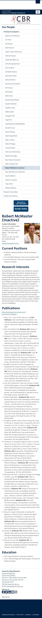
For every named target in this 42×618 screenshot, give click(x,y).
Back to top (6, 597)
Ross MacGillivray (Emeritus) (15, 172)
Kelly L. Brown (10, 140)
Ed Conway (9, 88)
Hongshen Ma (10, 116)
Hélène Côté (9, 112)
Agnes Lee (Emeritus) (12, 36)
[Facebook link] (3, 592)
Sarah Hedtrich (10, 176)
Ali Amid (8, 40)
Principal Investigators (11, 32)
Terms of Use (19, 614)
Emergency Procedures (8, 614)
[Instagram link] (15, 592)
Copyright (27, 614)
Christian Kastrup (11, 72)
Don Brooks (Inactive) (12, 84)
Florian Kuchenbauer (12, 100)
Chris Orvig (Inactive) (12, 64)
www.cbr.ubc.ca (13, 584)
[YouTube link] (12, 592)
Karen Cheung (10, 132)
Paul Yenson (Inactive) (12, 160)
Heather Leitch (10, 108)
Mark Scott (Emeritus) (12, 152)
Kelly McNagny (10, 144)
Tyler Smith (9, 184)
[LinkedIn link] (9, 592)
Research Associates (10, 192)
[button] (38, 32)
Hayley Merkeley (11, 104)
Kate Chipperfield (11, 136)
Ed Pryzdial (9, 92)
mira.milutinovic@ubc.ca (14, 586)
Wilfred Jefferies (10, 188)
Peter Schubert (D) (11, 164)
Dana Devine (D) (11, 76)
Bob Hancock (9, 48)
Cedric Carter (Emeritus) (13, 52)
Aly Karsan (9, 44)
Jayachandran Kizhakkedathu (15, 124)
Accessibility (35, 614)
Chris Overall (9, 68)
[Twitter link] (6, 592)
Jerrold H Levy (10, 128)
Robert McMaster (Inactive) (15, 168)
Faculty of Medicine (8, 573)
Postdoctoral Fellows (10, 196)
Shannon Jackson (11, 180)
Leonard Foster (10, 148)
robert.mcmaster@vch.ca (10, 243)
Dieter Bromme (10, 80)
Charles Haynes (10, 56)
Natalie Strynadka (11, 156)
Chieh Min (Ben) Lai (12, 60)
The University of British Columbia (15, 4)
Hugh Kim (8, 120)
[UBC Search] (38, 2)
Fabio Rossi (9, 96)
